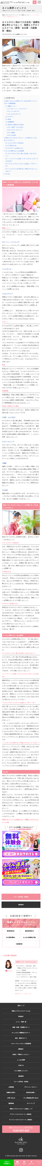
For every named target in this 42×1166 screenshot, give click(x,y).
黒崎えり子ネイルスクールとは (21, 1011)
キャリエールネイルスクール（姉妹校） (21, 1119)
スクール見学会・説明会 (21, 897)
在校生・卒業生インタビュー (21, 1054)
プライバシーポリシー (30, 1087)
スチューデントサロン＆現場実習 (21, 1043)
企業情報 (11, 1087)
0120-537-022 (21, 1130)
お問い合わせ (11, 1098)
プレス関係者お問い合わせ (30, 1098)
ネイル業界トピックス (20, 34)
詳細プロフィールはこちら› (23, 993)
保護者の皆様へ (11, 1092)
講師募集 (11, 1103)
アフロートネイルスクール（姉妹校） (21, 1114)
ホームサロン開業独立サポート (21, 1032)
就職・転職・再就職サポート (21, 1027)
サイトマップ (31, 1103)
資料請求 (21, 904)
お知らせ (21, 1065)
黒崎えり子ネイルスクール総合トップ (21, 1109)
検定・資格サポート (21, 1038)
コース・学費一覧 (21, 1022)
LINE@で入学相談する (7, 1162)
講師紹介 (21, 1049)
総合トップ (21, 1005)
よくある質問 (21, 1060)
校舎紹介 (21, 1016)
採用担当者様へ (30, 1092)
